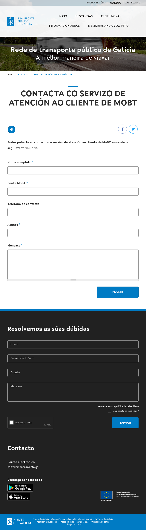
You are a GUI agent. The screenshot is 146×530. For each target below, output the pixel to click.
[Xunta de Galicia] (19, 521)
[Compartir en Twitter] (133, 129)
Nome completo (20, 162)
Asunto (13, 224)
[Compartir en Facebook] (122, 129)
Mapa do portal (74, 525)
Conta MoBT (17, 183)
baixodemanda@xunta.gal (23, 467)
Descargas (84, 16)
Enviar (117, 292)
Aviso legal (82, 522)
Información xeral (64, 25)
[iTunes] (18, 496)
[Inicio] (23, 21)
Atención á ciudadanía (47, 522)
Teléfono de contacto (23, 204)
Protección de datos (100, 522)
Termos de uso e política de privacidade (118, 406)
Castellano (132, 3)
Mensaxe (14, 245)
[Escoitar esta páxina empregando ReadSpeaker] (11, 129)
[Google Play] (20, 487)
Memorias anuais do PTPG (108, 25)
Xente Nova (110, 16)
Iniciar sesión (95, 3)
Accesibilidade (67, 522)
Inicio (63, 16)
